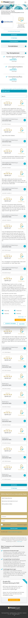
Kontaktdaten (13, 46)
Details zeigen (21, 316)
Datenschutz (19, 612)
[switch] (15, 310)
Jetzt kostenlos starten (14, 600)
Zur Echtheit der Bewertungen (14, 31)
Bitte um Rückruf (7, 524)
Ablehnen (22, 324)
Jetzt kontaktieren (14, 41)
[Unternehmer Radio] (7, 22)
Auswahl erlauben (10, 323)
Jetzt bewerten (14, 34)
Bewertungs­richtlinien (5, 612)
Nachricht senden (14, 528)
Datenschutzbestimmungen (14, 532)
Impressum (25, 612)
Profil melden (19, 541)
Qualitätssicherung (13, 612)
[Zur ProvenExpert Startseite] (7, 2)
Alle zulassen (20, 320)
